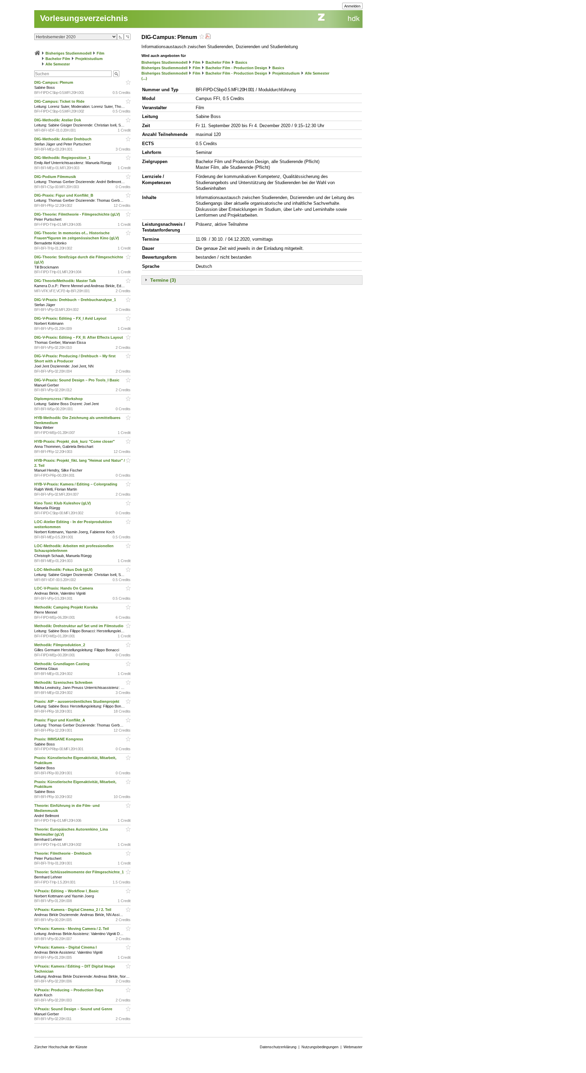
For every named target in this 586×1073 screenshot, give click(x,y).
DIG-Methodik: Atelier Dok (58, 120)
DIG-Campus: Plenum (54, 82)
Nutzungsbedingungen (319, 1047)
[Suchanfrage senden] (116, 74)
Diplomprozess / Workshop (59, 399)
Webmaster (353, 1047)
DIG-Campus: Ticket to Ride (59, 101)
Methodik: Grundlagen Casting (62, 664)
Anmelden (352, 6)
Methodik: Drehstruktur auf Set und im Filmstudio (79, 626)
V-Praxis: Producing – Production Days (69, 990)
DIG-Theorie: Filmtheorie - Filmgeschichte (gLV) (77, 214)
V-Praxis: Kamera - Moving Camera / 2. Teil (72, 929)
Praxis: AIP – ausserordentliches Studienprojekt (77, 701)
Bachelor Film (57, 59)
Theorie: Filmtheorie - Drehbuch (63, 853)
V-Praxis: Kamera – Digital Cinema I (66, 947)
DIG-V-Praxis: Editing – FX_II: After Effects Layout (79, 337)
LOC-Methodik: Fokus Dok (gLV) (64, 570)
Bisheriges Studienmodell (68, 53)
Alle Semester (57, 64)
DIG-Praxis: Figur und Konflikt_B (64, 195)
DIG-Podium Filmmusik (55, 177)
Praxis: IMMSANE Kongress (59, 739)
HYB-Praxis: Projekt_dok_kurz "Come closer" (75, 441)
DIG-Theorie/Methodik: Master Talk (65, 281)
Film (100, 53)
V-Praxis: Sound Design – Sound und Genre (73, 1009)
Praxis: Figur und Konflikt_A (60, 720)
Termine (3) (163, 280)
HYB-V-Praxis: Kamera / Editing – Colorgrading (76, 484)
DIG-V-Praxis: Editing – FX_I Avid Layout (71, 318)
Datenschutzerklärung (278, 1047)
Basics (241, 62)
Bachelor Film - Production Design (236, 68)
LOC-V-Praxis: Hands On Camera (64, 588)
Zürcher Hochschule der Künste (60, 1047)
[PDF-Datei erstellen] (208, 37)
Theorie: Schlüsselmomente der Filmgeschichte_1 (79, 872)
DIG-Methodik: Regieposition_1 (63, 158)
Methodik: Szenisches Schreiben (64, 682)
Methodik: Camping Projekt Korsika (66, 607)
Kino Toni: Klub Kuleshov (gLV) (63, 503)
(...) (144, 78)
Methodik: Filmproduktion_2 (60, 645)
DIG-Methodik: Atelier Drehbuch (63, 139)
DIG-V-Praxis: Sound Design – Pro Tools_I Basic (77, 380)
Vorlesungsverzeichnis (84, 18)
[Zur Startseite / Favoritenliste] (37, 53)
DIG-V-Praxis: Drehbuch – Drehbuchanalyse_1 (75, 300)
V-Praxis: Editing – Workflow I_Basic (67, 891)
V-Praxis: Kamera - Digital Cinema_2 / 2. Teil (73, 910)
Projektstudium (89, 59)
